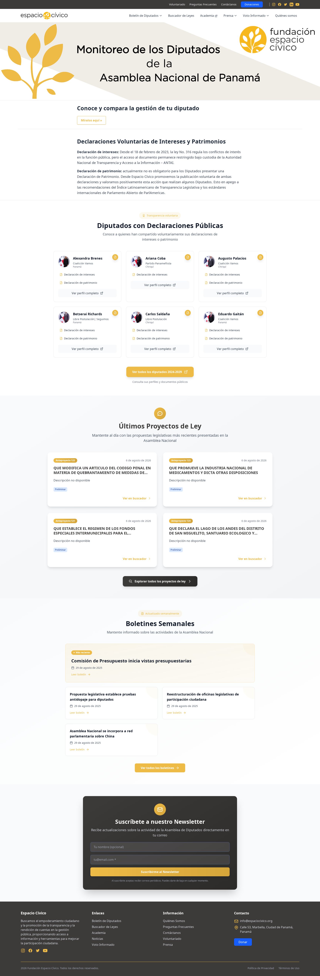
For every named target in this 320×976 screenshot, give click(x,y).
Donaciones (252, 4)
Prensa (228, 16)
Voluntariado (177, 4)
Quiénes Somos (174, 921)
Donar (243, 942)
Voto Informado (254, 16)
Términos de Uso (289, 968)
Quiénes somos (286, 16)
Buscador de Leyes (181, 16)
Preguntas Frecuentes (203, 4)
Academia (207, 16)
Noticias (97, 939)
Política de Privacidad (261, 968)
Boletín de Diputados (144, 16)
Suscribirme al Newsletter (160, 872)
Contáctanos (228, 4)
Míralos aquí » (91, 120)
